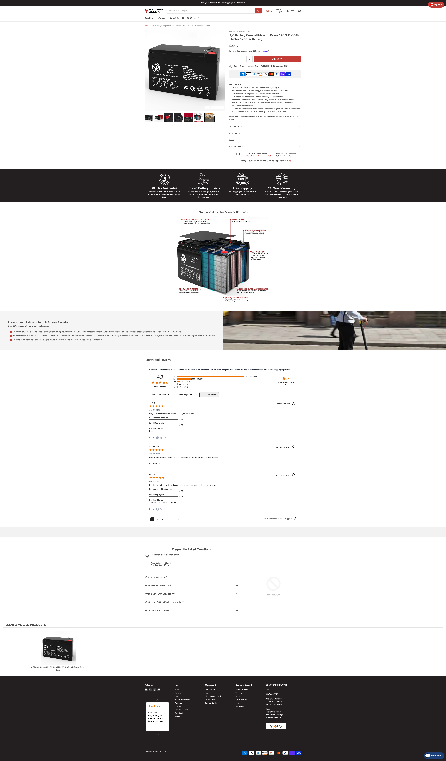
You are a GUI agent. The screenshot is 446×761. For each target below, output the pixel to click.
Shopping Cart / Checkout (214, 696)
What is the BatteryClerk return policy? (164, 602)
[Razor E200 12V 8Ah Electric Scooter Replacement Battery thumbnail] (149, 117)
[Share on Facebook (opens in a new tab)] (157, 438)
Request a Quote (241, 689)
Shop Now (149, 18)
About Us (178, 689)
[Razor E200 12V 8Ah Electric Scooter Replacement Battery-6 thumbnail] (198, 117)
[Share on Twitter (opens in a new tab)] (161, 438)
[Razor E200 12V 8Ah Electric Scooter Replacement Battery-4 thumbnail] (178, 117)
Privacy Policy (210, 700)
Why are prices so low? (156, 577)
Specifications (236, 126)
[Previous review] (157, 699)
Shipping (238, 693)
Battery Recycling (241, 700)
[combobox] (211, 10)
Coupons (178, 706)
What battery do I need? (157, 610)
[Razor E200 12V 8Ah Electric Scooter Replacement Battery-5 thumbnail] (188, 117)
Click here (287, 161)
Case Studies (179, 713)
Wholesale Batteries (182, 700)
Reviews (178, 693)
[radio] (223, 376)
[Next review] (157, 734)
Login (207, 693)
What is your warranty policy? (160, 593)
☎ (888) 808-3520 (190, 18)
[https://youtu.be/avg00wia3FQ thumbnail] (210, 117)
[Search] (258, 10)
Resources (234, 133)
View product (58, 650)
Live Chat (267, 156)
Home (147, 26)
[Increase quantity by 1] (250, 59)
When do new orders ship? (158, 585)
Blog (176, 696)
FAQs (231, 140)
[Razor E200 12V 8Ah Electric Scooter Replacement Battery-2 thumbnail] (158, 117)
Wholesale (162, 18)
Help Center (239, 706)
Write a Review (209, 395)
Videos (177, 716)
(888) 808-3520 (252, 156)
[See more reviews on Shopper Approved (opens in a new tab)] (165, 438)
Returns (238, 696)
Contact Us (174, 18)
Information (235, 84)
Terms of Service (211, 703)
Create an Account (211, 689)
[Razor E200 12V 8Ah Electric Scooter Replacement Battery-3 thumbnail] (168, 117)
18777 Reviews (162, 386)
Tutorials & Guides (181, 710)
